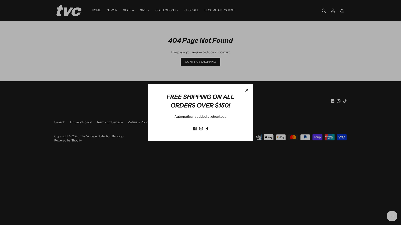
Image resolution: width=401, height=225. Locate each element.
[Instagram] (201, 128)
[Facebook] (195, 128)
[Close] (246, 90)
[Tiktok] (207, 128)
